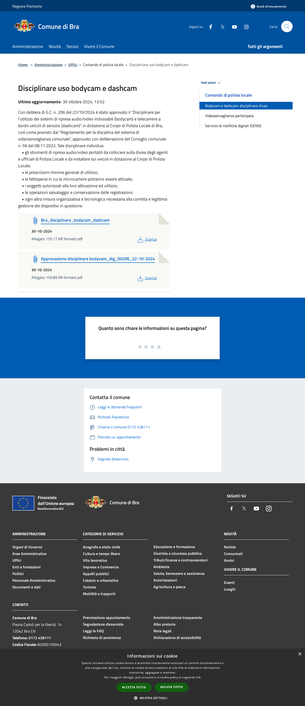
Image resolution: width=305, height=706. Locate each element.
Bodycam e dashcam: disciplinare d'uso (236, 106)
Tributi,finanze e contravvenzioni (180, 560)
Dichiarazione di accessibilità (177, 637)
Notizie (230, 547)
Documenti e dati (26, 587)
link (198, 677)
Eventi (229, 582)
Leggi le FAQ (93, 631)
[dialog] (152, 677)
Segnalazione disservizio (103, 624)
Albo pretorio (164, 624)
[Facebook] (209, 26)
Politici (18, 573)
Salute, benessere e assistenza (178, 573)
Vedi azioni (209, 82)
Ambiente (161, 567)
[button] (152, 698)
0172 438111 (40, 638)
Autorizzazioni (165, 580)
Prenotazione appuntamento (106, 617)
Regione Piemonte (27, 6)
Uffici (72, 64)
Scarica (151, 239)
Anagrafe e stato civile (101, 547)
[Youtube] (232, 26)
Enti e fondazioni (26, 567)
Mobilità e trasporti (99, 594)
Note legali (162, 631)
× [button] (299, 654)
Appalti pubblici (96, 573)
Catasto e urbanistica (100, 580)
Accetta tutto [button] (134, 687)
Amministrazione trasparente (177, 617)
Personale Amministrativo (34, 580)
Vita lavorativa (95, 560)
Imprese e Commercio (101, 567)
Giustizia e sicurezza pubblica (177, 553)
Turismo (89, 587)
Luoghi (229, 589)
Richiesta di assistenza (102, 637)
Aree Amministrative (29, 553)
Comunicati (233, 553)
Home (23, 64)
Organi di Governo (27, 547)
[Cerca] (287, 26)
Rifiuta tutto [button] (171, 687)
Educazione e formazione (174, 547)
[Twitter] (220, 26)
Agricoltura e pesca (169, 587)
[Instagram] (244, 26)
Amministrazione (48, 64)
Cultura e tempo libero (101, 553)
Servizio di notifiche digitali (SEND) (233, 126)
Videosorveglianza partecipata (229, 116)
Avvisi (229, 560)
